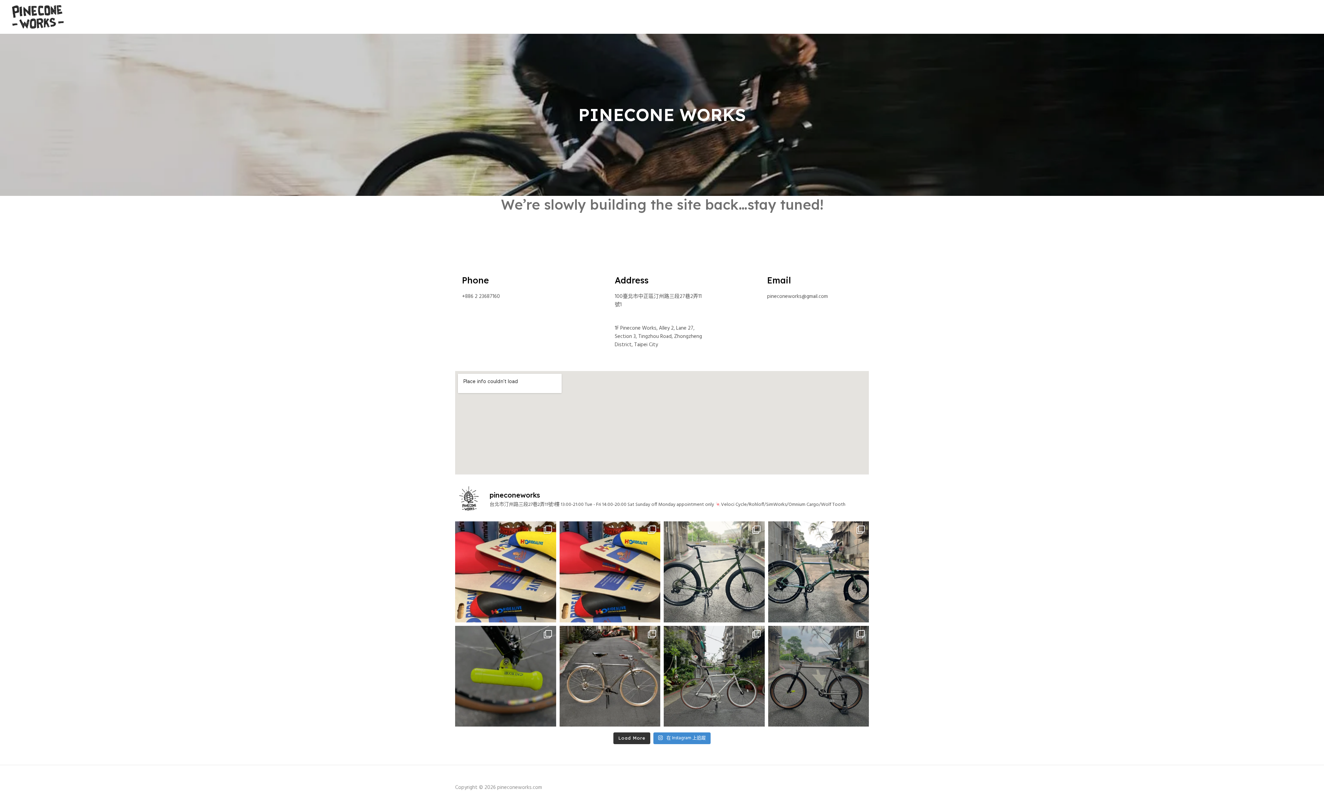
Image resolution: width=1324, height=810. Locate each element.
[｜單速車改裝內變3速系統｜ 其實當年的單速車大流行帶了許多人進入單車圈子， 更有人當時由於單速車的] (714, 676)
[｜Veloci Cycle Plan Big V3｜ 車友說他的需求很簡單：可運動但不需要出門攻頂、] (714, 571)
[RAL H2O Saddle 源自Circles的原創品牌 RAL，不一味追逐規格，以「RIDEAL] (505, 571)
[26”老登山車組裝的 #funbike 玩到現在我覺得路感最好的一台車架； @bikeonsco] (818, 676)
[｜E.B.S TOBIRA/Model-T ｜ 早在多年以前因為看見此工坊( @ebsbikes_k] (610, 676)
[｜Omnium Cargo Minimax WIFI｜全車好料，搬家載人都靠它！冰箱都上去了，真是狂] (818, 571)
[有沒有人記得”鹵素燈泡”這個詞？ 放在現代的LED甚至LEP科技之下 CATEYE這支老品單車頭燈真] (505, 676)
